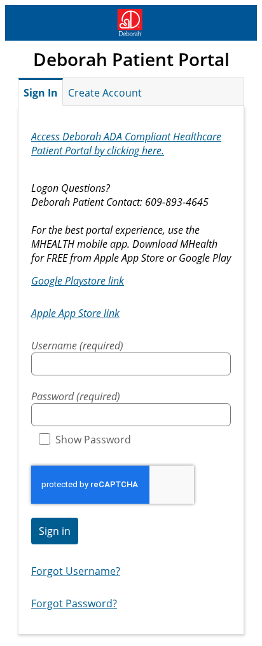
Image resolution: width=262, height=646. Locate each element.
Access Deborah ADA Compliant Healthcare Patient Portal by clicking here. (126, 144)
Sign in (55, 531)
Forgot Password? (74, 603)
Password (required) (75, 396)
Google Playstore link (77, 281)
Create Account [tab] (105, 93)
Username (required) (77, 346)
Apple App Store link (75, 313)
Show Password (93, 440)
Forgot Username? (75, 571)
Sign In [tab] (41, 93)
